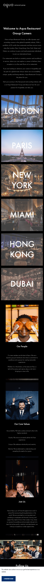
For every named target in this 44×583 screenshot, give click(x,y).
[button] (22, 111)
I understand (8, 579)
